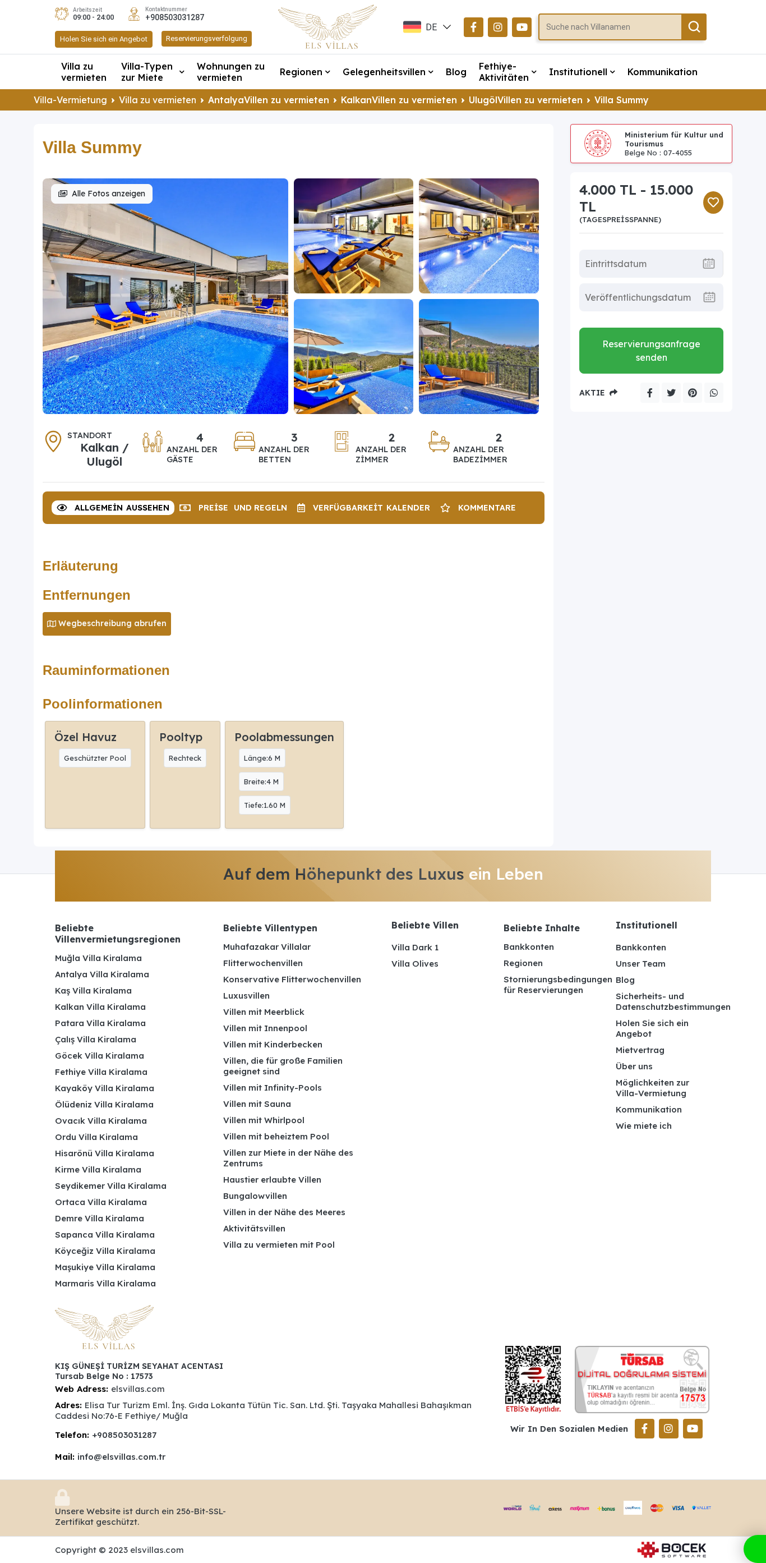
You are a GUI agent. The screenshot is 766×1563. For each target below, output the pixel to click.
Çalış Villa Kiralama (95, 1039)
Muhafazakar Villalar (267, 946)
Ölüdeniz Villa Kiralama (104, 1104)
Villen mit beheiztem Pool (276, 1136)
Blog (456, 71)
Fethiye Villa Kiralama (101, 1071)
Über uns (634, 1066)
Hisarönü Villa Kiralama (104, 1153)
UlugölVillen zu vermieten (526, 99)
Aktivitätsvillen (254, 1228)
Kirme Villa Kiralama (98, 1169)
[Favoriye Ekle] (713, 202)
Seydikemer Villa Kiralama (111, 1185)
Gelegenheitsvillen (384, 71)
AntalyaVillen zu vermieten (268, 99)
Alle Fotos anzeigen (108, 194)
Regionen (301, 71)
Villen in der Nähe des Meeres (284, 1212)
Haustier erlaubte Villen (272, 1179)
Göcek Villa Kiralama (99, 1055)
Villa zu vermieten (84, 72)
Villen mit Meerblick (263, 1011)
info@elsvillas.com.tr (121, 1456)
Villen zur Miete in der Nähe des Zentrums (288, 1158)
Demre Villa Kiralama (99, 1218)
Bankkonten (529, 946)
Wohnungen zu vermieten (231, 72)
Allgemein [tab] (122, 508)
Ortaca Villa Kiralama (101, 1202)
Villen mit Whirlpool (263, 1120)
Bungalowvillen (255, 1195)
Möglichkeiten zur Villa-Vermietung (652, 1087)
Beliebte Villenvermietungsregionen (118, 933)
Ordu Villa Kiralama (96, 1137)
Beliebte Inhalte (542, 928)
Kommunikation (662, 71)
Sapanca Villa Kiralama (105, 1234)
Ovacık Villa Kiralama (101, 1120)
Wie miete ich (644, 1125)
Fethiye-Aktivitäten (504, 72)
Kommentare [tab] (487, 508)
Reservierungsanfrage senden (651, 350)
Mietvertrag (640, 1050)
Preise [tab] (243, 508)
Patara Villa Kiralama (100, 1023)
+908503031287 (174, 17)
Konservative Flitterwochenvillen (292, 979)
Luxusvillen (246, 995)
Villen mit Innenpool (265, 1028)
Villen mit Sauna (257, 1103)
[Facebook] (473, 27)
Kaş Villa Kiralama (93, 990)
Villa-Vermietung (70, 99)
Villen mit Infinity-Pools (272, 1087)
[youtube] (522, 27)
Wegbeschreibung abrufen (112, 623)
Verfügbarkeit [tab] (371, 508)
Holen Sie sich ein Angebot (103, 39)
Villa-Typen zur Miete (147, 72)
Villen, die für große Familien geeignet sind (283, 1066)
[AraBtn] (694, 26)
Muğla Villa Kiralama (98, 958)
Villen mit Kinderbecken (272, 1044)
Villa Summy (621, 99)
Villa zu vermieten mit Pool (279, 1244)
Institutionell (578, 71)
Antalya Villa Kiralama (102, 974)
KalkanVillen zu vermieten (399, 99)
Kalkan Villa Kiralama (100, 1006)
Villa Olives (415, 963)
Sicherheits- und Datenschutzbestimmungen (663, 1001)
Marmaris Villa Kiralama (105, 1283)
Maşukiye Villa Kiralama (105, 1267)
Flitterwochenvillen (263, 963)
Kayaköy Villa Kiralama (104, 1088)
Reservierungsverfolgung (206, 38)
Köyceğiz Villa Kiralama (105, 1250)
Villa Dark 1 (415, 947)
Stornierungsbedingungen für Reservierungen (551, 984)
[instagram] (497, 27)
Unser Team (641, 963)
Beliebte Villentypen (270, 928)
